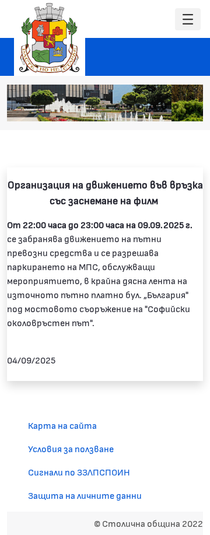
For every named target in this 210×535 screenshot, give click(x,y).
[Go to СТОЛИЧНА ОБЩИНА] (49, 38)
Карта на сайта (62, 425)
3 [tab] (141, 107)
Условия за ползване (71, 448)
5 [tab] (164, 107)
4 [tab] (152, 107)
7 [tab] (187, 107)
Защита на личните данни (85, 495)
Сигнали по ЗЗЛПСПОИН (79, 471)
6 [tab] (175, 107)
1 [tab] (117, 107)
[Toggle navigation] (188, 19)
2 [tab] (129, 107)
